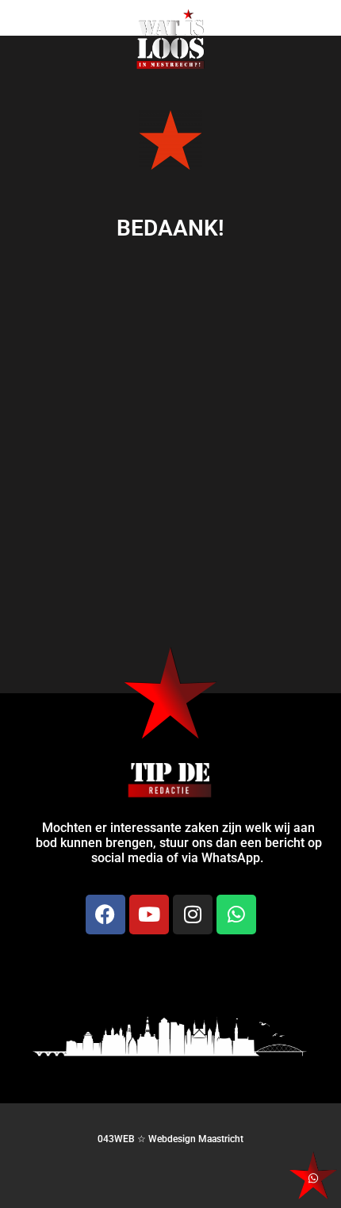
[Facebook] (105, 914)
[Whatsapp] (236, 914)
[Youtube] (149, 914)
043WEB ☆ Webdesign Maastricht (170, 1139)
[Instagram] (193, 914)
